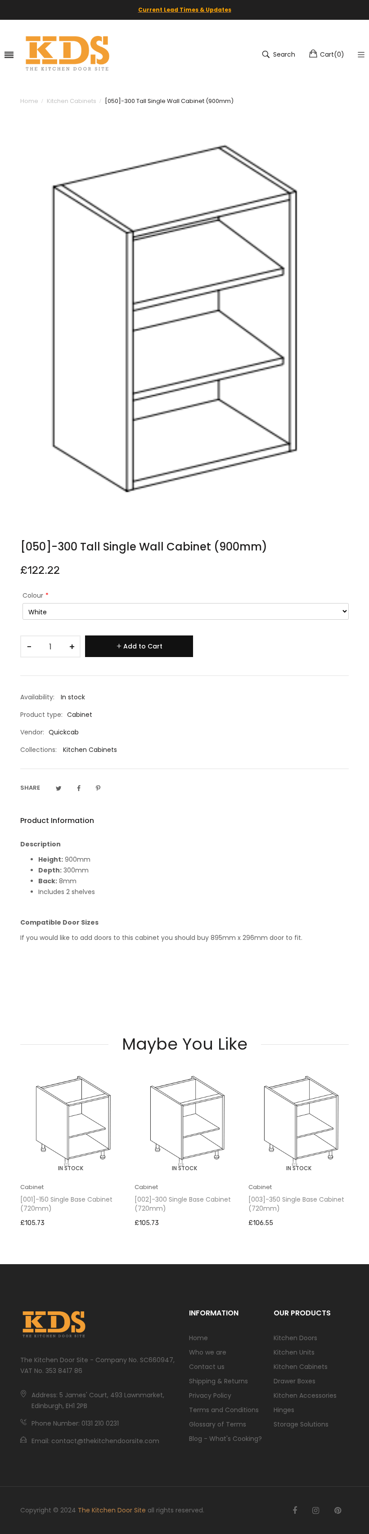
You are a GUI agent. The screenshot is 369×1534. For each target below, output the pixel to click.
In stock (70, 1168)
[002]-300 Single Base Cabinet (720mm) (183, 1204)
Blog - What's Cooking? (225, 1438)
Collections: (38, 749)
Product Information (57, 820)
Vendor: (32, 732)
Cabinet (32, 1187)
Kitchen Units (294, 1352)
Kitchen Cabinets (90, 749)
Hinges (284, 1409)
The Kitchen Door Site (112, 1510)
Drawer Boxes (294, 1381)
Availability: (37, 697)
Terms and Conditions (224, 1409)
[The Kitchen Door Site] (67, 54)
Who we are (207, 1352)
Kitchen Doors (295, 1337)
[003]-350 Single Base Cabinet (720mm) (296, 1204)
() (332, 54)
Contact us (207, 1366)
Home (198, 1337)
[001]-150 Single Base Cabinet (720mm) (66, 1204)
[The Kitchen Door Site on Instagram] (315, 1510)
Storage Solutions (301, 1424)
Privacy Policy (210, 1395)
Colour (32, 595)
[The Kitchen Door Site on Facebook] (294, 1510)
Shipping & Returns (218, 1381)
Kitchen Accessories (305, 1395)
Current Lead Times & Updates (184, 9)
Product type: (41, 714)
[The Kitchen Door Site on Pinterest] (337, 1510)
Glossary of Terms (217, 1424)
